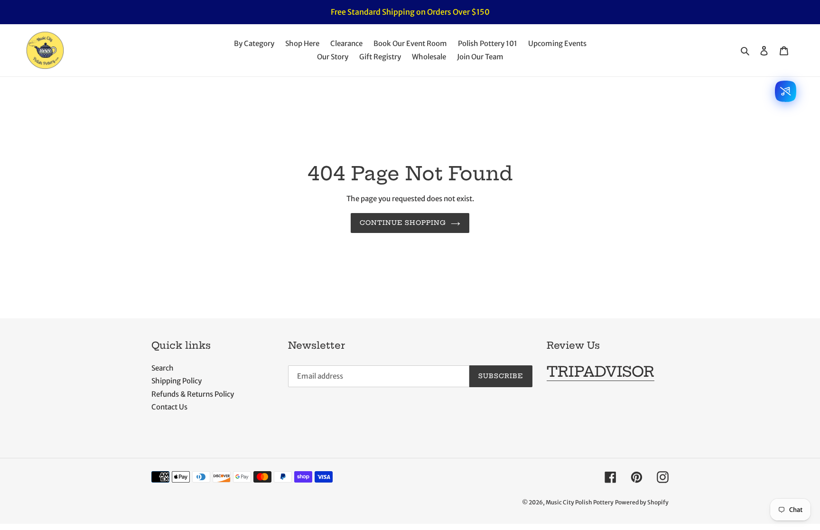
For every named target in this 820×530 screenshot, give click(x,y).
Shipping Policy (176, 380)
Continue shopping (403, 222)
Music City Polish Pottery (580, 502)
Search (162, 367)
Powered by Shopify (642, 502)
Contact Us (169, 406)
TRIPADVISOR (600, 372)
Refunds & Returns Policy (192, 394)
